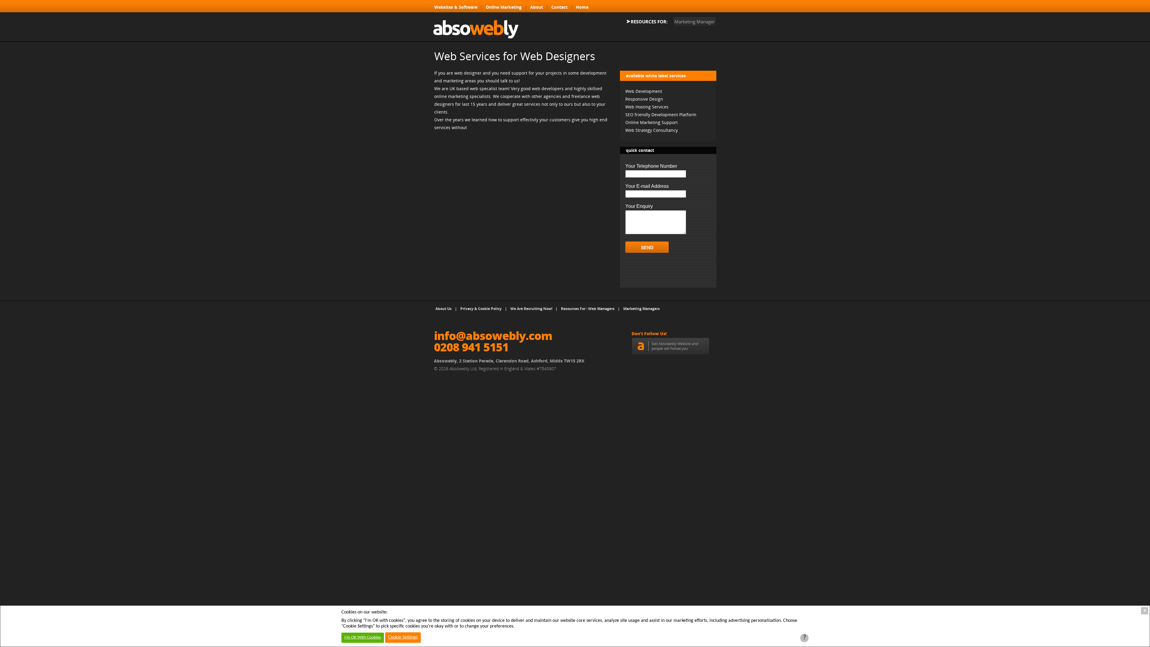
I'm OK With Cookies (362, 637)
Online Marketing (504, 7)
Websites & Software (455, 7)
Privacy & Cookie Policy (481, 308)
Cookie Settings (403, 637)
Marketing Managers (641, 308)
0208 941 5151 (471, 347)
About (536, 7)
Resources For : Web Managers (588, 308)
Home (582, 7)
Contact (559, 7)
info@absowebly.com (493, 335)
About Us (443, 308)
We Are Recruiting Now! (531, 308)
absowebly (475, 29)
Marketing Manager (694, 22)
